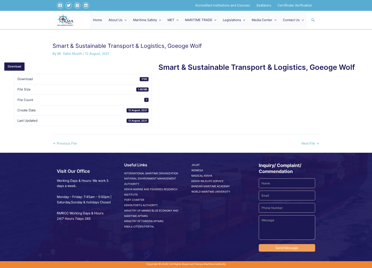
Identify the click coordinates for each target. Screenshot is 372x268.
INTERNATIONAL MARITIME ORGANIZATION (151, 173)
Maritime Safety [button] (145, 20)
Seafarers (263, 5)
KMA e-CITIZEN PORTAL (139, 226)
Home (97, 20)
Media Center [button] (262, 20)
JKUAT (195, 165)
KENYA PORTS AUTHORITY (141, 205)
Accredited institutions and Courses (222, 5)
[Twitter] (68, 5)
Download (14, 66)
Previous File (65, 143)
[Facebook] (60, 5)
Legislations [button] (232, 20)
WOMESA (197, 170)
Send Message (287, 248)
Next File (310, 143)
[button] (124, 20)
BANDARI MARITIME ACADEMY (210, 186)
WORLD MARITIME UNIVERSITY (210, 191)
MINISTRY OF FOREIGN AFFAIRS (144, 221)
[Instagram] (77, 5)
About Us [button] (115, 20)
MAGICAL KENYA (201, 175)
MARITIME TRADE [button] (198, 20)
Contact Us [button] (291, 20)
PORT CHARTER (134, 199)
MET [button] (170, 20)
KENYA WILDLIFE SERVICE (207, 181)
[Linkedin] (86, 5)
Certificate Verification (295, 5)
